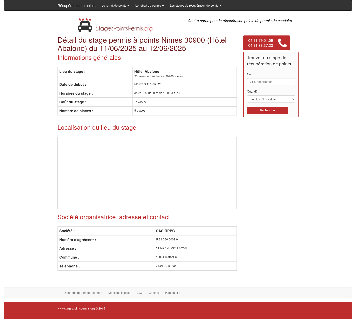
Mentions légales (119, 293)
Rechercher (267, 110)
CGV (140, 293)
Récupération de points (76, 5)
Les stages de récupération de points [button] (194, 5)
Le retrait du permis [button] (148, 5)
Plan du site (172, 293)
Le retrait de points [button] (114, 5)
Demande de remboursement (83, 293)
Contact (154, 293)
